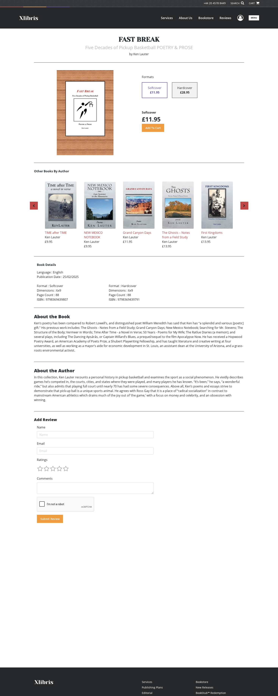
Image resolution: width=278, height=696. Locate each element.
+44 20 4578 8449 (215, 3)
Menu (254, 17)
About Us (185, 18)
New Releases (204, 687)
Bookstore (206, 18)
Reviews (225, 18)
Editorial (147, 693)
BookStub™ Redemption (211, 693)
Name (41, 427)
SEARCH (235, 3)
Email (41, 443)
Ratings (42, 460)
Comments (45, 478)
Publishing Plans (152, 687)
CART (252, 3)
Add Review (45, 419)
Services (167, 18)
